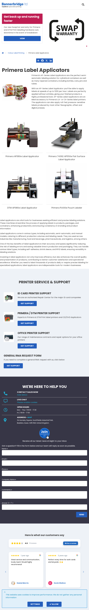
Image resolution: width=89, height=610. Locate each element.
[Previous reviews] (5, 571)
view (22, 38)
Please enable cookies (27, 402)
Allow (55, 604)
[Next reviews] (83, 571)
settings (35, 604)
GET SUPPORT (27, 303)
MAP (30, 417)
